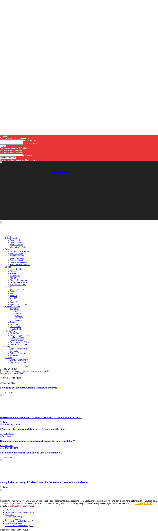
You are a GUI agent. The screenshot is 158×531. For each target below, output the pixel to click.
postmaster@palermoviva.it (22, 506)
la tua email (28, 155)
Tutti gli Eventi (11, 238)
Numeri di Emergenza (19, 251)
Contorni (13, 298)
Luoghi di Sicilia (17, 338)
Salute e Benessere (18, 353)
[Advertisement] (45, 178)
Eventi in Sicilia (16, 245)
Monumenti (15, 276)
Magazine (14, 355)
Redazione (5, 422)
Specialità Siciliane (18, 304)
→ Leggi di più (143, 503)
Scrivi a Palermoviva (19, 360)
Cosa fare (14, 324)
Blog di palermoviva (18, 349)
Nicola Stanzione (7, 392)
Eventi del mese (17, 242)
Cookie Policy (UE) (13, 517)
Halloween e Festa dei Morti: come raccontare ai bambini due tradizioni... (41, 417)
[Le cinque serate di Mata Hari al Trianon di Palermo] (8, 383)
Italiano (18, 311)
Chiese (13, 271)
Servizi (8, 249)
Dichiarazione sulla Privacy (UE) (19, 521)
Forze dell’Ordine (17, 260)
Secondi (13, 296)
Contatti (8, 358)
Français (18, 316)
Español (18, 320)
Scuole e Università (18, 262)
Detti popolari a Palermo (20, 342)
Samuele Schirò (7, 434)
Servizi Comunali (17, 258)
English (18, 313)
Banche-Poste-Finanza (20, 265)
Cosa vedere (15, 327)
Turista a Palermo (12, 307)
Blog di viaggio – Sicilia (20, 335)
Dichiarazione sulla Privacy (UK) (19, 526)
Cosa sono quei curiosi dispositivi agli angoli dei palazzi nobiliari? (37, 441)
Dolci (12, 300)
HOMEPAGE (18, 373)
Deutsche (19, 318)
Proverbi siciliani (17, 340)
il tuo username (29, 141)
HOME (8, 236)
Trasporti (14, 322)
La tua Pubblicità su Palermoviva (19, 512)
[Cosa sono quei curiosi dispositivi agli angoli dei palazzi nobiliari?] (6, 436)
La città (8, 267)
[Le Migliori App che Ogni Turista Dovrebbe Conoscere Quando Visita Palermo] (20, 478)
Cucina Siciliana (17, 289)
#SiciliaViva (10, 331)
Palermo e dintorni (18, 285)
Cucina (8, 287)
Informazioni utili (17, 256)
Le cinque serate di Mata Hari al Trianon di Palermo (28, 387)
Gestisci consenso (13, 519)
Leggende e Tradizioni (20, 282)
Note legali (9, 515)
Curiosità (14, 351)
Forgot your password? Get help (14, 148)
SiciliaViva (14, 333)
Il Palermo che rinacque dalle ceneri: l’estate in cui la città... (33, 429)
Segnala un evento (18, 247)
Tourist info (14, 309)
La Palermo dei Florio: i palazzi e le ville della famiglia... (31, 452)
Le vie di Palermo (17, 269)
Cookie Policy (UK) (13, 523)
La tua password (30, 143)
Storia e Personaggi (18, 280)
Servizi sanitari (16, 254)
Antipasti (14, 291)
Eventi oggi (15, 240)
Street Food (15, 302)
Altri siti (13, 278)
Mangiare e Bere (17, 329)
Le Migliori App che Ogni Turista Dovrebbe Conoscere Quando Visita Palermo (44, 482)
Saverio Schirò (6, 446)
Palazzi (13, 273)
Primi (12, 293)
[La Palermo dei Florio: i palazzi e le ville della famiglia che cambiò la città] (9, 448)
